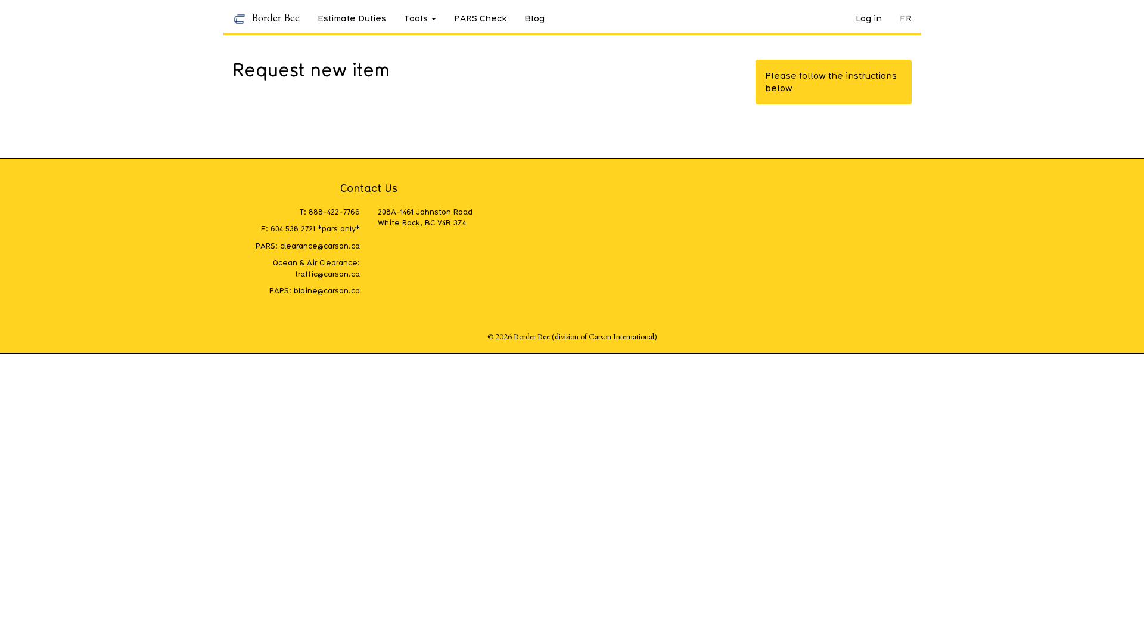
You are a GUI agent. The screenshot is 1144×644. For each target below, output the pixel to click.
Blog (534, 18)
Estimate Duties (352, 18)
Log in (869, 18)
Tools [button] (416, 18)
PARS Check (480, 18)
